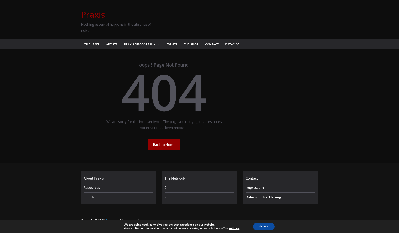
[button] (157, 44)
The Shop (191, 44)
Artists (111, 44)
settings (234, 228)
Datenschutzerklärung (263, 197)
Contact (212, 44)
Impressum (255, 187)
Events (171, 44)
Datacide (232, 44)
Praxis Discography (139, 44)
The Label (92, 44)
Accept (263, 226)
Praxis (93, 14)
